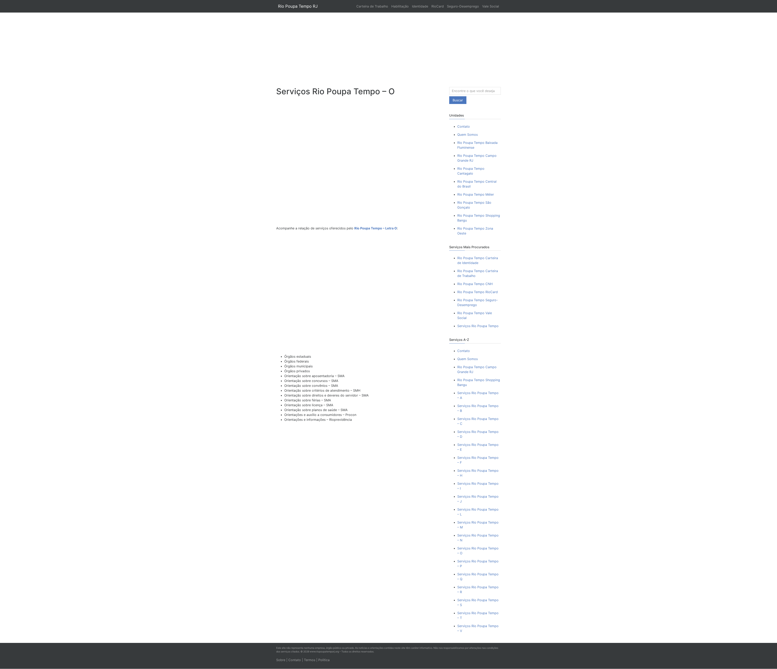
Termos (309, 660)
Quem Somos (467, 135)
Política (324, 660)
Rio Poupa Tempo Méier (475, 194)
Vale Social (490, 6)
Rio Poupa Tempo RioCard (477, 292)
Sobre (280, 660)
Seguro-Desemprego (463, 6)
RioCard (437, 6)
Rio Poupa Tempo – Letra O (375, 228)
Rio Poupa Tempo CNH (475, 284)
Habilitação (400, 6)
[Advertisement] (388, 45)
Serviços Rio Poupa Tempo (478, 326)
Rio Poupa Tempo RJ (298, 6)
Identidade (420, 6)
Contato (463, 126)
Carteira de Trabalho (372, 6)
